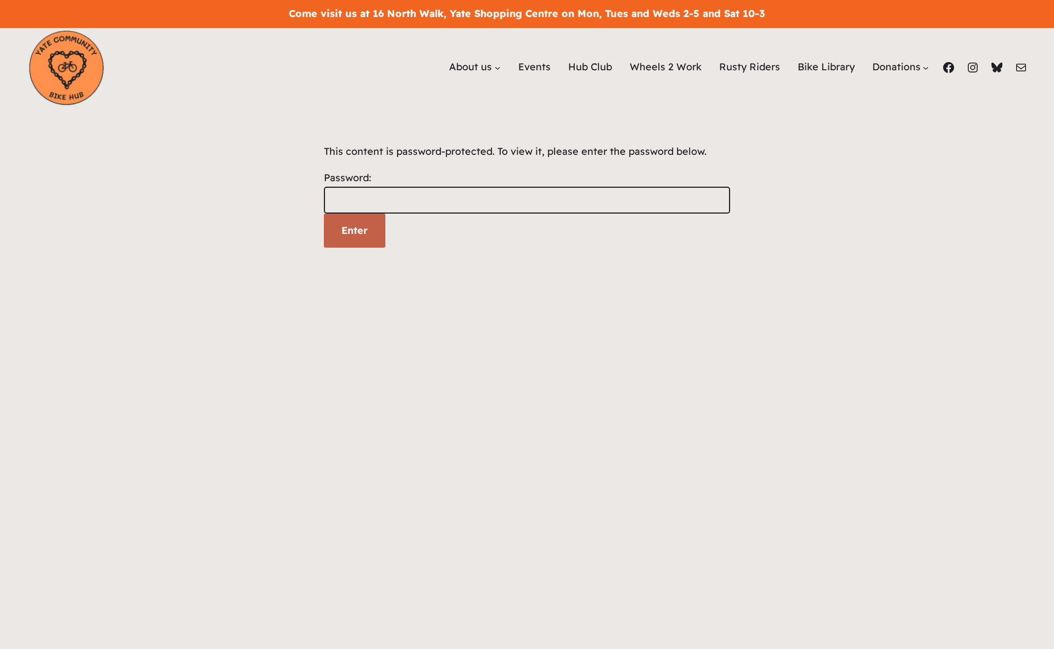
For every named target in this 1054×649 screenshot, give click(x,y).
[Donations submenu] (926, 67)
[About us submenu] (498, 67)
